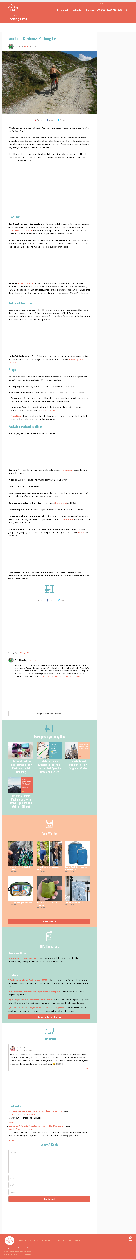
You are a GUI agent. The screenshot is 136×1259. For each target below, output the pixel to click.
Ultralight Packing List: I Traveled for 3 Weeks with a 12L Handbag (21, 766)
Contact (69, 1240)
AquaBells (16, 416)
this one (81, 532)
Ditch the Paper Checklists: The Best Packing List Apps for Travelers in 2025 (49, 766)
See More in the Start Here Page (49, 1017)
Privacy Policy (8, 1248)
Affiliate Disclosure (32, 1248)
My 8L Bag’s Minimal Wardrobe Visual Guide (30, 999)
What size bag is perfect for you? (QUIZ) (28, 980)
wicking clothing (26, 283)
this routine (67, 519)
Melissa (21, 1047)
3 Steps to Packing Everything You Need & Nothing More (36, 1008)
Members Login (45, 1240)
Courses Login (59, 1240)
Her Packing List (13, 7)
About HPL (78, 1240)
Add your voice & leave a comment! (49, 714)
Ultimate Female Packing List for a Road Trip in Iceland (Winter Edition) (21, 801)
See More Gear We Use (49, 921)
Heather (25, 46)
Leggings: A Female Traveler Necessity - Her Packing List (36, 1126)
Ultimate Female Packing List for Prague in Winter (77, 764)
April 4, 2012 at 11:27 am (25, 1050)
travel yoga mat (48, 410)
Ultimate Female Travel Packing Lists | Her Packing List (36, 1111)
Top (130, 1241)
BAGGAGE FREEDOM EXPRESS (27, 1240)
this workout (61, 503)
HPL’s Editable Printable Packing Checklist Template (34, 991)
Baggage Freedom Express (22, 958)
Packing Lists (24, 652)
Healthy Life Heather (73, 676)
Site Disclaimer (19, 1248)
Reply (86, 1068)
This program (66, 470)
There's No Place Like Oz (51, 676)
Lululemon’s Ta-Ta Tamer (20, 230)
